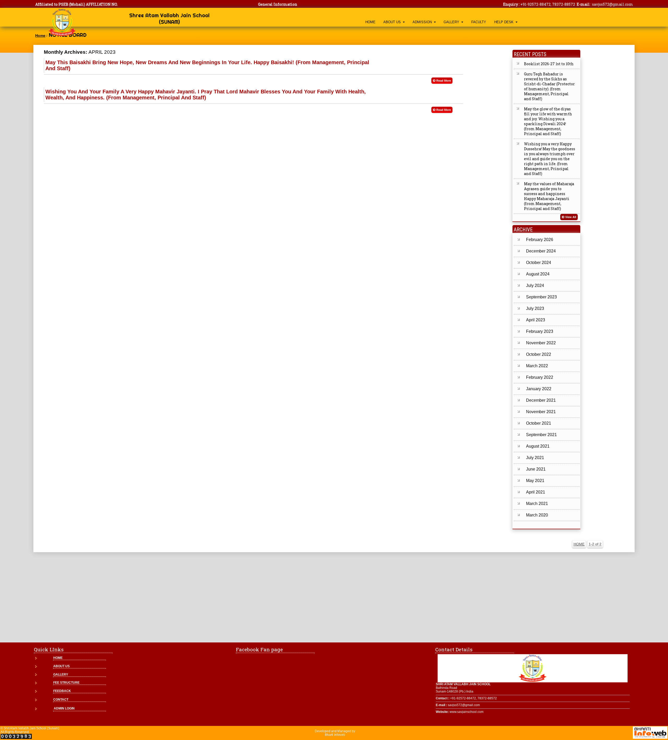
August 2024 (538, 274)
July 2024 (535, 285)
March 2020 (537, 515)
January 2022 (538, 389)
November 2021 (541, 412)
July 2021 (535, 457)
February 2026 (539, 239)
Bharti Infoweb (335, 735)
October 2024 (538, 262)
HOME (370, 22)
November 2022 (541, 343)
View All (570, 217)
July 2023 (535, 308)
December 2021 (541, 400)
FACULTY (478, 22)
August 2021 (538, 446)
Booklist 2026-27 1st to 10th (549, 63)
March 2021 (537, 503)
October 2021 (538, 423)
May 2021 (535, 480)
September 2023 (541, 297)
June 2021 (536, 469)
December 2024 (541, 251)
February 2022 (539, 377)
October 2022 (538, 354)
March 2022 (537, 366)
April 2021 (535, 492)
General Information (277, 4)
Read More (443, 80)
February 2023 (539, 331)
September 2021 (541, 434)
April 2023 (535, 320)
